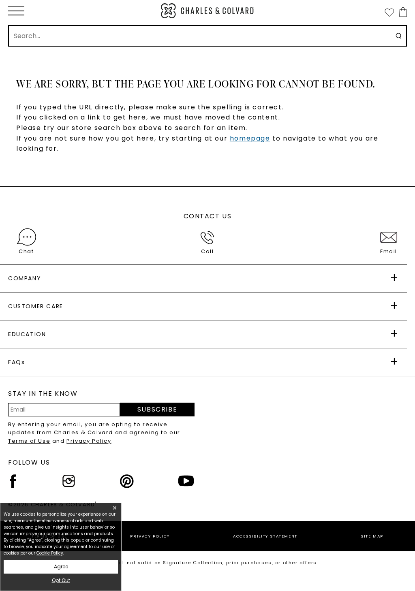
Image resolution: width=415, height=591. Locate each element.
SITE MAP (372, 536)
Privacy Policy (88, 440)
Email (388, 251)
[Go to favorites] (389, 12)
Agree (61, 566)
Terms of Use (29, 440)
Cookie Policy (49, 553)
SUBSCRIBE (157, 409)
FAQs (16, 362)
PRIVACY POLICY (149, 536)
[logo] (207, 10)
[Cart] (401, 12)
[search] (398, 36)
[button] (16, 11)
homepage (250, 138)
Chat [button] (26, 251)
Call (207, 251)
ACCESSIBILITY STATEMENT (265, 536)
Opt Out (61, 580)
